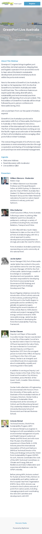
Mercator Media (21, 523)
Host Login (18, 4)
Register (32, 4)
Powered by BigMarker (21, 528)
